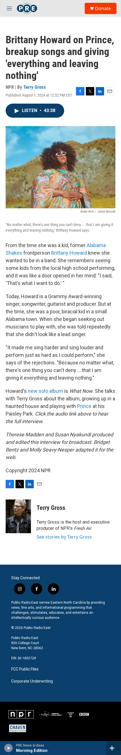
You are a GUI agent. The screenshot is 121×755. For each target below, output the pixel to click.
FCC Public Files (25, 669)
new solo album (45, 391)
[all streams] (113, 748)
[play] (8, 748)
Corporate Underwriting (32, 681)
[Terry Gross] (18, 516)
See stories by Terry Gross (64, 537)
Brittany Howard (69, 253)
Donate (103, 8)
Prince (84, 406)
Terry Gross (34, 87)
